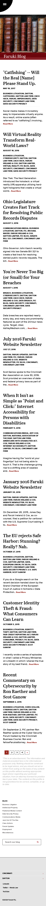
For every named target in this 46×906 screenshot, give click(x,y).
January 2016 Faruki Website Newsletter (23, 484)
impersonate (24, 99)
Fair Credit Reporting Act (16, 635)
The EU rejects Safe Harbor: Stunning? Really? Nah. (22, 540)
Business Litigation (9, 804)
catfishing (9, 96)
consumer (8, 640)
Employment (7, 829)
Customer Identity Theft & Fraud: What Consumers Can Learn (21, 611)
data (27, 562)
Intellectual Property (10, 808)
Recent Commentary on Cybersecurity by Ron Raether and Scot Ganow (20, 686)
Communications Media (11, 817)
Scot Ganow (19, 572)
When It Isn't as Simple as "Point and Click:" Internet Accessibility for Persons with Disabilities (23, 409)
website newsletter (13, 502)
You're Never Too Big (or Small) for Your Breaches (23, 277)
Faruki (12, 99)
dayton (29, 94)
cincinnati (19, 168)
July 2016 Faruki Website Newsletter (22, 341)
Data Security (16, 303)
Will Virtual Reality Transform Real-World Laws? (22, 139)
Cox (5, 443)
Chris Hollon (32, 707)
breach (7, 293)
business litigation (13, 94)
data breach (25, 301)
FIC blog (24, 166)
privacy (19, 640)
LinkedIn (6, 884)
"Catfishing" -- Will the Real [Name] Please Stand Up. (21, 77)
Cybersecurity (11, 158)
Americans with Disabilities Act (20, 441)
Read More (8, 124)
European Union (12, 565)
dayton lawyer (27, 163)
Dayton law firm (24, 96)
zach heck (18, 161)
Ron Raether (10, 715)
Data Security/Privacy (15, 104)
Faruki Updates (20, 355)
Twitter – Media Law (10, 888)
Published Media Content (12, 811)
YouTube (6, 891)
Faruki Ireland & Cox (22, 233)
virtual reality (11, 166)
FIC (25, 231)
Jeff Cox (33, 433)
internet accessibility (15, 446)
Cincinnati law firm (23, 101)
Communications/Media (15, 228)
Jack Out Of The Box (10, 820)
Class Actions (7, 823)
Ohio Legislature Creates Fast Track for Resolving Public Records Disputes (23, 210)
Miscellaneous (7, 833)
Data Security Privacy (10, 814)
